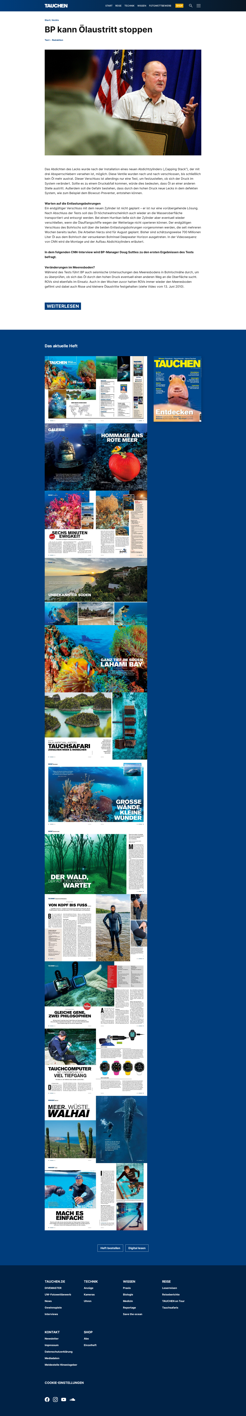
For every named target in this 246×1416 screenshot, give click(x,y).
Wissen (141, 5)
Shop (179, 5)
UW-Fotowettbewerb (58, 1294)
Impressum (52, 1345)
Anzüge (88, 1287)
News (48, 1301)
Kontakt (52, 1332)
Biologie (128, 1294)
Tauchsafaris (170, 1307)
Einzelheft (90, 1345)
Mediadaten (52, 1358)
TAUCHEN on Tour (173, 1301)
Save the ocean (132, 1314)
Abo (86, 1338)
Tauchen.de (55, 1281)
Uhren (87, 1301)
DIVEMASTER (53, 1287)
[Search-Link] (190, 5)
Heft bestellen (110, 1248)
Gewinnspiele (53, 1307)
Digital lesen (136, 1248)
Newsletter (52, 1338)
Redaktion (57, 40)
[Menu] (198, 6)
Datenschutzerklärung (58, 1351)
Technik (129, 5)
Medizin (128, 1301)
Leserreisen (169, 1287)
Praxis (127, 1287)
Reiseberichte (171, 1294)
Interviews (51, 1314)
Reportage (129, 1307)
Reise (118, 5)
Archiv (55, 20)
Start (108, 5)
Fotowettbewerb (160, 5)
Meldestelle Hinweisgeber (61, 1364)
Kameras (89, 1294)
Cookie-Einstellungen (64, 1383)
